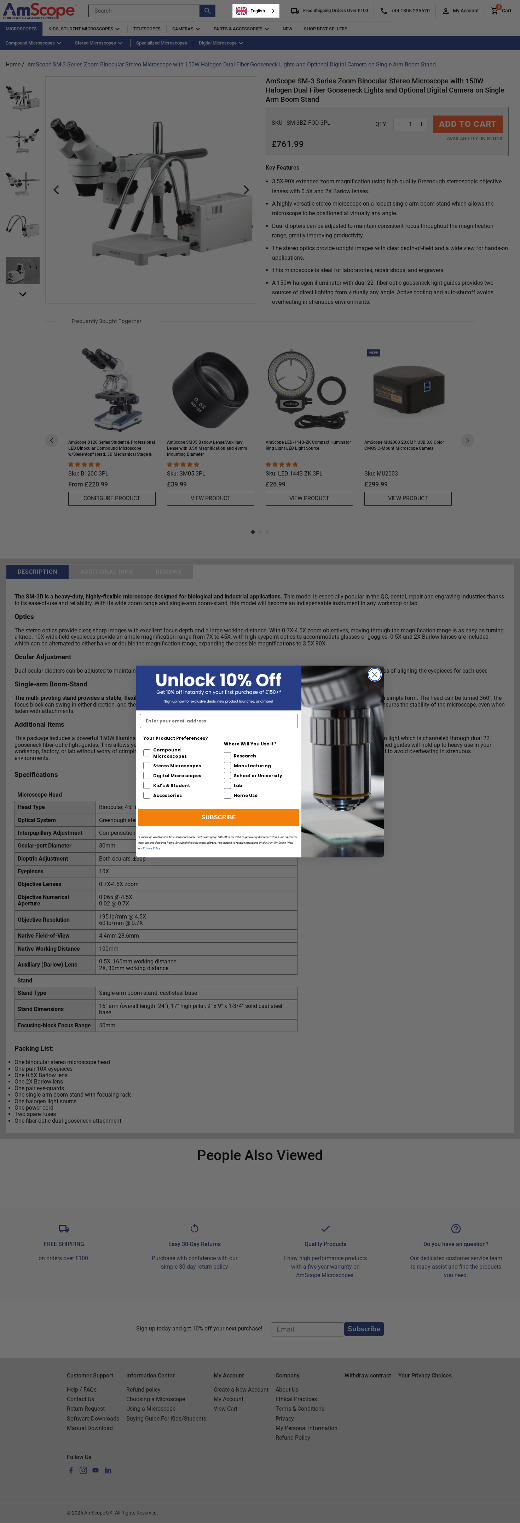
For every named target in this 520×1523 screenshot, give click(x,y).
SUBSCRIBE (219, 817)
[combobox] (255, 11)
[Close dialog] (375, 674)
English (257, 10)
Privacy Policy (151, 848)
